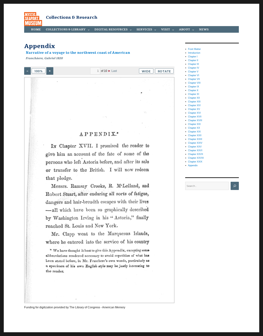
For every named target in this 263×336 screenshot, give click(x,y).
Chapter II (193, 60)
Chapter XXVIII (196, 158)
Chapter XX (194, 128)
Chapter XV (194, 109)
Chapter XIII (194, 101)
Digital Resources (111, 29)
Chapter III (193, 64)
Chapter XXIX (195, 161)
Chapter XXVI (195, 150)
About (184, 29)
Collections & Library (66, 29)
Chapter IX (193, 86)
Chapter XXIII (195, 139)
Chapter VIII (194, 82)
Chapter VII (194, 79)
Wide (146, 71)
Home (36, 29)
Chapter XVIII (195, 120)
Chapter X (193, 90)
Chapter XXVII (195, 154)
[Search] (235, 186)
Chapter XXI (194, 131)
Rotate (164, 71)
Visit (165, 29)
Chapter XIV (194, 105)
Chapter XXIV (195, 143)
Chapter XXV (195, 146)
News (204, 29)
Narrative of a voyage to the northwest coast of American (78, 52)
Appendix (193, 165)
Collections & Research (71, 17)
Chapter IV (193, 67)
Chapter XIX (194, 124)
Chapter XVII (194, 116)
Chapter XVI (194, 113)
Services (144, 29)
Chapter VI (193, 75)
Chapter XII (194, 98)
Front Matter (194, 49)
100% (38, 71)
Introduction (194, 52)
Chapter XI (193, 94)
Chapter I (193, 56)
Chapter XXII (194, 135)
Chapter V (193, 71)
